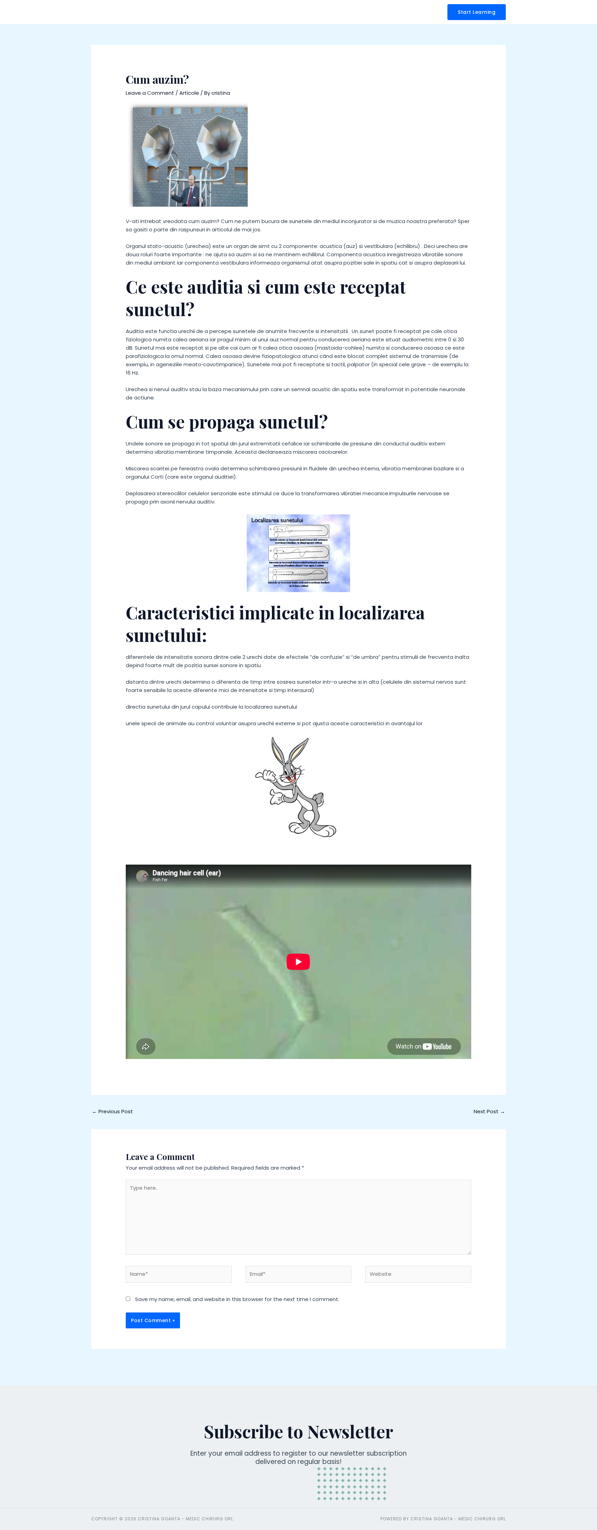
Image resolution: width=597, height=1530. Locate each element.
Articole (189, 92)
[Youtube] (579, 652)
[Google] (579, 668)
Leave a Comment (150, 92)
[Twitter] (579, 637)
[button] (476, 12)
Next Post (489, 1111)
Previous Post (112, 1111)
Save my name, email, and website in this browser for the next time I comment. (237, 1299)
